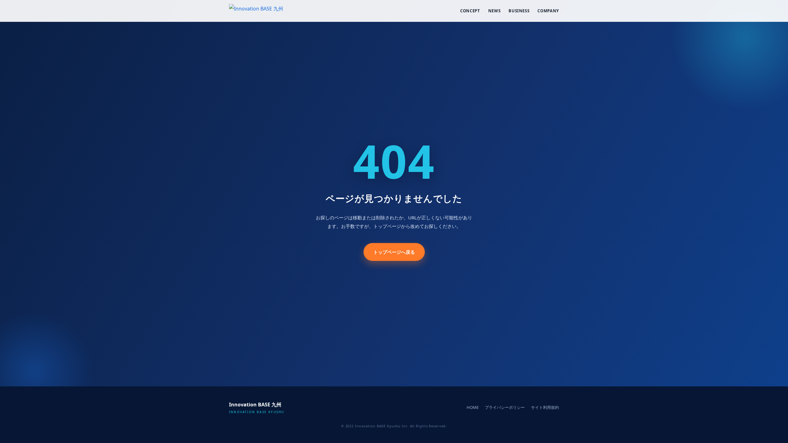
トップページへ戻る (394, 252)
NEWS (494, 11)
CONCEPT (470, 11)
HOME (473, 407)
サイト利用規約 (545, 407)
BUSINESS (519, 11)
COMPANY (548, 11)
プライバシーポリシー (505, 407)
